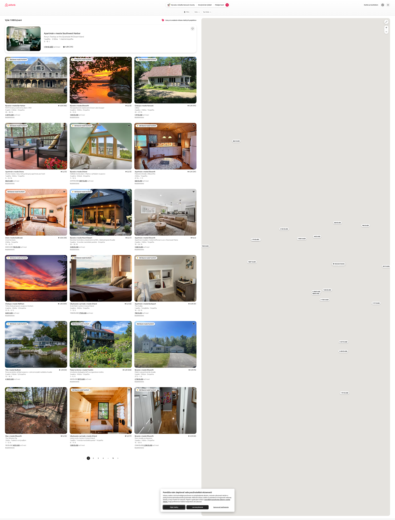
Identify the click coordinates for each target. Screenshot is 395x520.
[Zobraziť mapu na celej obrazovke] (386, 22)
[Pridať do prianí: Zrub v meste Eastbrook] (64, 191)
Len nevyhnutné (197, 507)
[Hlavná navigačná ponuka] (388, 5)
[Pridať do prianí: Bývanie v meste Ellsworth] (129, 59)
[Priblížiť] (386, 28)
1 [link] (88, 458)
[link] (83, 458)
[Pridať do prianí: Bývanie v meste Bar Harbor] (64, 59)
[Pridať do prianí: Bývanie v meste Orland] (129, 125)
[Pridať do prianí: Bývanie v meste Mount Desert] (129, 191)
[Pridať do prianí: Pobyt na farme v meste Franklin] (129, 323)
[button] (48, 47)
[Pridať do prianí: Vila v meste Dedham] (64, 323)
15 (113, 458)
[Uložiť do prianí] (192, 28)
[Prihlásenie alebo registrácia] (383, 5)
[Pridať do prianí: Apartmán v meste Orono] (64, 125)
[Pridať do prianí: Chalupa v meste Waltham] (64, 257)
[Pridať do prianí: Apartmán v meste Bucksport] (193, 257)
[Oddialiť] (386, 32)
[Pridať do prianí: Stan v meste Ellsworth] (64, 389)
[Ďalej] (117, 458)
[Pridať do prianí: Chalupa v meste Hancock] (193, 59)
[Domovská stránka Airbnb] (10, 5)
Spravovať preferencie (221, 507)
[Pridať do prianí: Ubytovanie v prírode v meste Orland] (129, 257)
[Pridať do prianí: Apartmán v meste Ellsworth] (193, 125)
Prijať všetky (174, 507)
